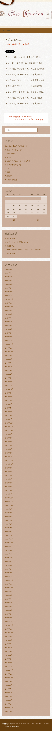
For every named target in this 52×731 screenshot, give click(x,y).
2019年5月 (8, 561)
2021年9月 (8, 468)
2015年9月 (8, 711)
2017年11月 (9, 629)
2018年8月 (8, 595)
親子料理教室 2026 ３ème (19, 116)
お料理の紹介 (10, 153)
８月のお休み (10, 246)
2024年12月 (9, 344)
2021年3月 (8, 487)
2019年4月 (8, 565)
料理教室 (8, 176)
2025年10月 (9, 307)
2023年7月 (8, 400)
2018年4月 (8, 610)
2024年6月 (8, 367)
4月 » (38, 220)
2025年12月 (9, 299)
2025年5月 (8, 325)
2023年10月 (9, 389)
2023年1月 (8, 419)
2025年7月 (8, 318)
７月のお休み (10, 253)
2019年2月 (8, 573)
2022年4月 (8, 445)
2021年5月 (8, 483)
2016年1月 (8, 704)
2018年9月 (8, 591)
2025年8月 (8, 314)
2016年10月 (9, 678)
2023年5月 (8, 408)
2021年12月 (9, 460)
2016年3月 (8, 700)
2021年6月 (8, 479)
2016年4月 (8, 696)
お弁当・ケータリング (13, 150)
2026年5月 (8, 280)
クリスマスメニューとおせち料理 (17, 161)
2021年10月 (9, 464)
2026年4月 (8, 284)
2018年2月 (8, 618)
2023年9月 (8, 393)
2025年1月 (8, 340)
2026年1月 (8, 295)
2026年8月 (8, 269)
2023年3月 (8, 412)
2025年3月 (8, 333)
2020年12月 (9, 498)
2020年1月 (8, 535)
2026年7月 (8, 273)
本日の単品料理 (11, 180)
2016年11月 (9, 674)
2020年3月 (8, 531)
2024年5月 (8, 370)
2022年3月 (8, 449)
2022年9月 (8, 434)
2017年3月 (8, 659)
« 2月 (14, 220)
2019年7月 (8, 554)
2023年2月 (8, 415)
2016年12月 (9, 670)
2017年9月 (8, 636)
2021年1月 (8, 494)
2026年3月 (8, 288)
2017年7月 (8, 644)
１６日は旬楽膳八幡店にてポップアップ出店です (23, 250)
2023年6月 (8, 404)
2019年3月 (8, 569)
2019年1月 (8, 576)
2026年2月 (8, 292)
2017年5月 (8, 651)
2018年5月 (8, 606)
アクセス (8, 157)
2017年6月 (8, 648)
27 (32, 213)
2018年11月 (9, 584)
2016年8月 (8, 685)
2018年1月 (8, 621)
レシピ (7, 168)
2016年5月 (8, 693)
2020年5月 (8, 524)
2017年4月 (8, 655)
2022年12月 (9, 423)
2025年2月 (8, 337)
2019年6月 (8, 558)
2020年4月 (8, 528)
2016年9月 (8, 681)
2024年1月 (8, 385)
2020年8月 (8, 513)
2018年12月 (9, 580)
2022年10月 (9, 430)
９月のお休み (10, 238)
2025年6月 (8, 322)
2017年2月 (8, 663)
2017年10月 (9, 633)
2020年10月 (9, 505)
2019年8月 (8, 550)
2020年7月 (8, 516)
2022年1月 (8, 457)
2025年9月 (8, 310)
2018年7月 (8, 599)
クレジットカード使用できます (17, 242)
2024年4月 (8, 374)
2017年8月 (8, 640)
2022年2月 (8, 453)
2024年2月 (8, 382)
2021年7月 (8, 475)
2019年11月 (9, 539)
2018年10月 (9, 588)
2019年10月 (9, 543)
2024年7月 (8, 363)
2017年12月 (9, 625)
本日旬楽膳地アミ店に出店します (30, 119)
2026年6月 (8, 277)
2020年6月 (8, 520)
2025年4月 (8, 329)
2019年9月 (8, 546)
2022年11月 (9, 427)
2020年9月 (8, 509)
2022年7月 (8, 442)
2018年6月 (8, 603)
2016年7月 (8, 689)
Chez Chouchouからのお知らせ (16, 146)
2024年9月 (8, 355)
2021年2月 (8, 490)
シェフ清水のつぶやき (13, 165)
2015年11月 (9, 708)
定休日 (27, 44)
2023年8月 (8, 397)
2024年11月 (9, 348)
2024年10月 (9, 352)
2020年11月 (9, 502)
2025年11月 (9, 303)
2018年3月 (8, 614)
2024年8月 (8, 359)
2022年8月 (8, 438)
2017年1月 (8, 666)
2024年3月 (8, 378)
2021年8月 (8, 472)
